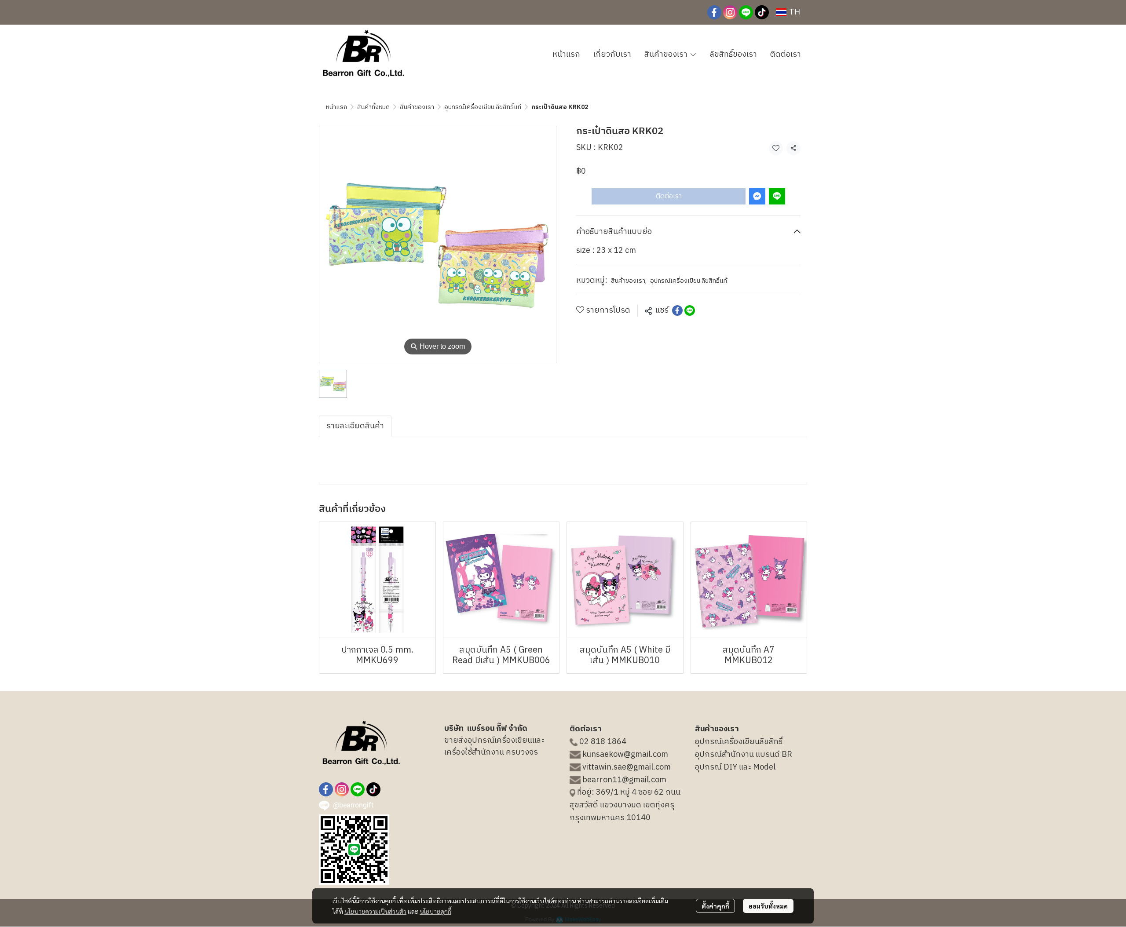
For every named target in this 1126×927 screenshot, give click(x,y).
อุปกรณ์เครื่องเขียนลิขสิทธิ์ (738, 741)
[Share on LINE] (689, 310)
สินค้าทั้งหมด (373, 107)
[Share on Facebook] (677, 310)
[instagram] (730, 12)
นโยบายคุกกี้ (435, 911)
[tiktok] (762, 12)
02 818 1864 (602, 741)
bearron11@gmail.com (624, 780)
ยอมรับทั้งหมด (768, 906)
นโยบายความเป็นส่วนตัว (375, 911)
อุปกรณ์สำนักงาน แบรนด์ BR (743, 754)
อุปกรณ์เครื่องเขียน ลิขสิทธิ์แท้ (482, 107)
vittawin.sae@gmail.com (626, 767)
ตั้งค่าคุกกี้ (715, 906)
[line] (746, 12)
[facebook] (714, 12)
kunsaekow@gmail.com (625, 754)
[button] (788, 12)
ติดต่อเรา (669, 196)
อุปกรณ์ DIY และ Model (735, 767)
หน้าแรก (336, 107)
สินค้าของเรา (417, 107)
